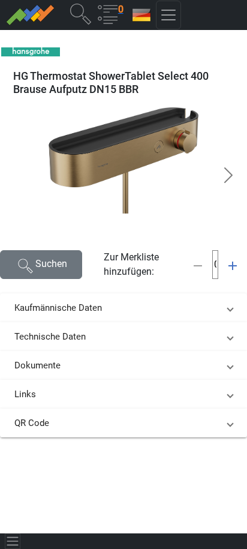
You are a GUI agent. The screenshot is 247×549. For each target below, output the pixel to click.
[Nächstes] (228, 175)
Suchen (51, 263)
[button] (80, 13)
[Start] (29, 15)
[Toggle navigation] (12, 541)
